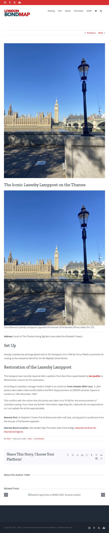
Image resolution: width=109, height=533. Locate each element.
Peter (8, 438)
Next (100, 32)
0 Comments (39, 438)
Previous (91, 32)
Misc (30, 438)
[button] (101, 10)
